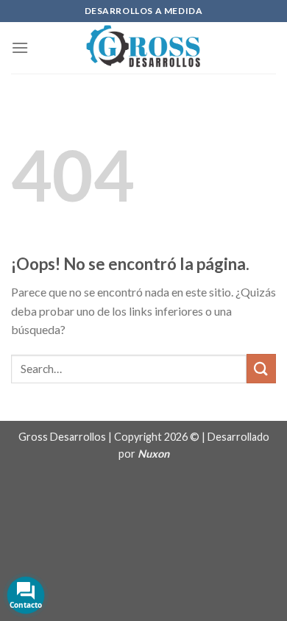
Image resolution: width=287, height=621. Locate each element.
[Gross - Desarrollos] (143, 48)
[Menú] (20, 47)
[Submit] (261, 368)
